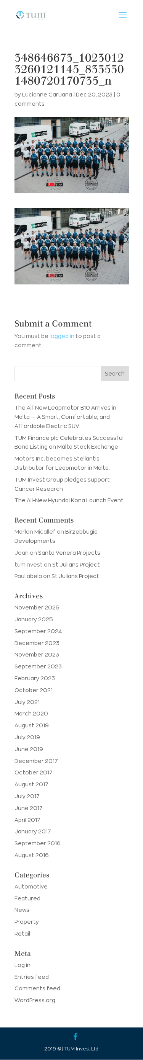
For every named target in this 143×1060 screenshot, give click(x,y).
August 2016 (31, 855)
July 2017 (27, 796)
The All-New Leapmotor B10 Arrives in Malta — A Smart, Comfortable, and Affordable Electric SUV (65, 417)
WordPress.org (34, 1000)
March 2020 (31, 713)
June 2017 (28, 808)
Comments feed (37, 988)
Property (26, 921)
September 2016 (37, 843)
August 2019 (31, 725)
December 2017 (36, 761)
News (21, 910)
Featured (27, 898)
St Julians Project (76, 564)
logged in (62, 336)
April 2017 (27, 820)
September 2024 (38, 631)
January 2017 (32, 831)
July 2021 (27, 702)
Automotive (31, 886)
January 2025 (33, 619)
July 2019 (27, 737)
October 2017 (33, 772)
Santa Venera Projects (69, 552)
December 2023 (36, 643)
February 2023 (34, 678)
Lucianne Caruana (47, 94)
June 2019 (28, 749)
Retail (22, 933)
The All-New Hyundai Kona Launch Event (69, 500)
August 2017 (31, 784)
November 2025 (36, 607)
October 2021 (33, 690)
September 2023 (38, 666)
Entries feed (31, 977)
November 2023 (36, 654)
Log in (22, 965)
